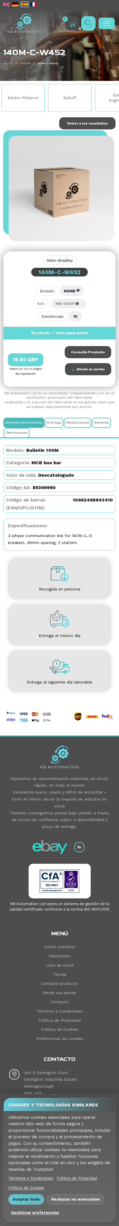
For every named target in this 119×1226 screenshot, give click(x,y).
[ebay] (50, 847)
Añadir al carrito (90, 369)
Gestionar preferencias (35, 1212)
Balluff (55, 97)
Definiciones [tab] (16, 432)
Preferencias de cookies (59, 1038)
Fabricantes (59, 956)
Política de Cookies (59, 1029)
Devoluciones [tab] (77, 422)
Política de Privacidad (59, 1020)
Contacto (60, 1002)
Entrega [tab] (54, 422)
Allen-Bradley (60, 260)
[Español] (24, 4)
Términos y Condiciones (60, 1011)
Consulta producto (59, 983)
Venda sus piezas (59, 992)
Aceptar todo (26, 1199)
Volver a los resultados (87, 123)
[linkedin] (79, 847)
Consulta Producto (88, 352)
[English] (6, 4)
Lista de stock (60, 965)
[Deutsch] (15, 4)
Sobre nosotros (59, 946)
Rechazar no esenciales (75, 1199)
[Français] (33, 4)
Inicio (8, 63)
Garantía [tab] (101, 422)
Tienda (25, 63)
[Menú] (106, 23)
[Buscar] (88, 23)
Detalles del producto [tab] (23, 422)
